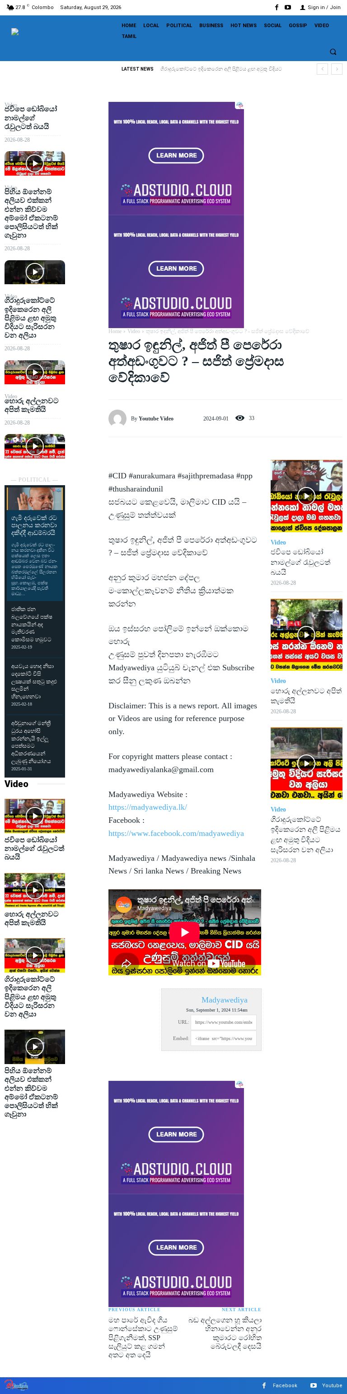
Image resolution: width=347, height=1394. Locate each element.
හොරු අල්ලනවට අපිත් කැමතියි (202, 69)
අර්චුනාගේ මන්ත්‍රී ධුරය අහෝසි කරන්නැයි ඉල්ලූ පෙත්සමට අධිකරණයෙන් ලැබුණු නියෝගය (31, 742)
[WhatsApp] (87, 175)
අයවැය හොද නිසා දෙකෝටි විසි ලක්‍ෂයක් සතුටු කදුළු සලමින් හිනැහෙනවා (34, 681)
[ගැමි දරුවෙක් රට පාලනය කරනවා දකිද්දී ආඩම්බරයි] (35, 498)
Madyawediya (225, 999)
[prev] (322, 69)
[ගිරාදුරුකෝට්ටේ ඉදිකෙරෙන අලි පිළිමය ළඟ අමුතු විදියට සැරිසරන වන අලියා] (35, 372)
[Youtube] (288, 7)
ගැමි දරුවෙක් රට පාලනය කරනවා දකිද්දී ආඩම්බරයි (34, 526)
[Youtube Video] (119, 419)
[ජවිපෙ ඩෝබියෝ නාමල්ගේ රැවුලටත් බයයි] (35, 163)
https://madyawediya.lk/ (147, 807)
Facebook (285, 1386)
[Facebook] (276, 7)
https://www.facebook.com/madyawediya (176, 833)
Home (115, 331)
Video (16, 783)
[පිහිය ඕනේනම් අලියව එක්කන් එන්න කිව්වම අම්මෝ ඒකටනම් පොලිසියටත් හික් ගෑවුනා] (35, 272)
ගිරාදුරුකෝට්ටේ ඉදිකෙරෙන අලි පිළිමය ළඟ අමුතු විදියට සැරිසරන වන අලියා (30, 317)
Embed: (181, 1038)
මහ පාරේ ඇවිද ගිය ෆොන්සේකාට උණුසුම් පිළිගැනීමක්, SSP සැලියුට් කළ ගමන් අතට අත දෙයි (143, 1337)
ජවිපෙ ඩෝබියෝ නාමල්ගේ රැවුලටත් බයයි (31, 117)
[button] (333, 51)
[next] (336, 69)
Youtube (332, 1386)
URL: (183, 1022)
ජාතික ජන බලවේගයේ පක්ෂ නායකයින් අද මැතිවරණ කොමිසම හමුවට (31, 624)
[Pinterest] (87, 153)
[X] (87, 132)
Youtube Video (156, 418)
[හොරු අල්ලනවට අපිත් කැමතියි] (35, 446)
